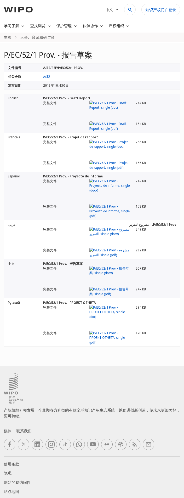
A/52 (46, 76)
